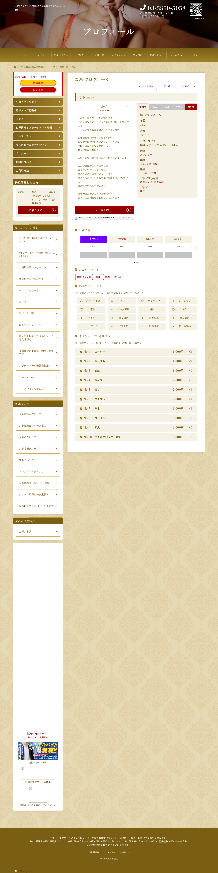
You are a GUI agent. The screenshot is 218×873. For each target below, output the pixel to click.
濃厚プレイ (146, 181)
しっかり (145, 172)
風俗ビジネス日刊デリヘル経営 (36, 506)
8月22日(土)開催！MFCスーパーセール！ (37, 240)
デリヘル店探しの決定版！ (34, 494)
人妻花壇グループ (29, 448)
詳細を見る (36, 210)
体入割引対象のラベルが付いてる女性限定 (36, 338)
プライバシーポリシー (120, 852)
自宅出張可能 (84, 277)
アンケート (22, 153)
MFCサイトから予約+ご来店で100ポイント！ (37, 254)
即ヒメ (22, 301)
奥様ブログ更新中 (26, 110)
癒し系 (117, 277)
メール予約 (102, 210)
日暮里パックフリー (30, 324)
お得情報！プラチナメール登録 (34, 127)
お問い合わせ (23, 162)
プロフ (142, 106)
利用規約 (95, 852)
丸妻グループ (26, 460)
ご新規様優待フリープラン (34, 267)
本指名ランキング (26, 102)
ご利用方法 (22, 170)
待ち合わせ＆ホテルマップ (31, 145)
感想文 (191, 107)
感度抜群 (159, 181)
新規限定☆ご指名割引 (31, 279)
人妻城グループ (27, 437)
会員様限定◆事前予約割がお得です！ (36, 352)
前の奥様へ (147, 86)
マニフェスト (23, 136)
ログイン (38, 89)
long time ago (26, 377)
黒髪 (155, 163)
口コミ (20, 119)
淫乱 (153, 172)
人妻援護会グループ (30, 414)
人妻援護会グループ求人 (32, 425)
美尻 (142, 163)
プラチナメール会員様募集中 (35, 365)
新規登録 (38, 82)
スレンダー (146, 154)
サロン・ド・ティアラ (31, 471)
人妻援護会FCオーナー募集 (34, 483)
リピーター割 (26, 313)
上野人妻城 (25, 531)
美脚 (149, 163)
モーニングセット (29, 290)
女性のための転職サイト (38, 737)
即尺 (142, 191)
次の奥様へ (186, 86)
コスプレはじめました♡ (32, 388)
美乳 (98, 277)
